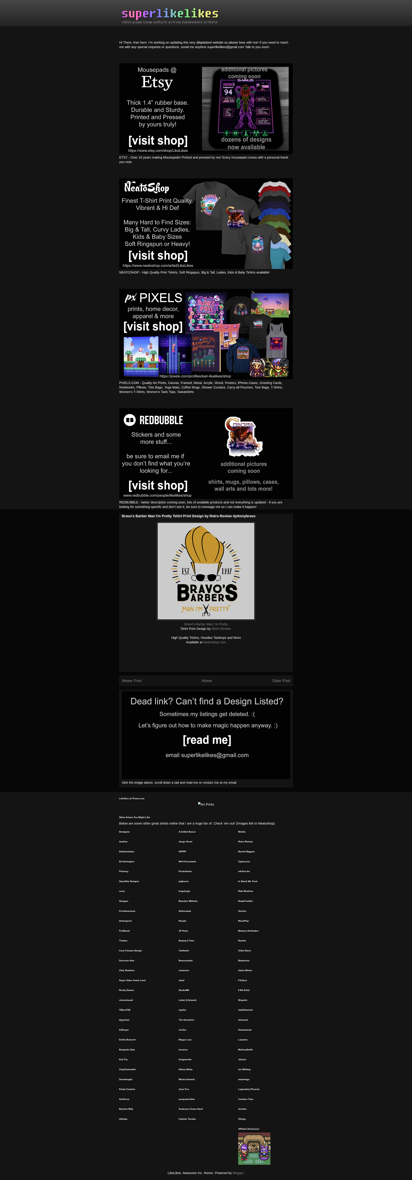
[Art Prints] (206, 804)
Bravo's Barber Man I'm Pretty (206, 624)
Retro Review (221, 628)
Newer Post (132, 681)
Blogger (238, 1173)
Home (207, 681)
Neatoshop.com (214, 642)
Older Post (281, 681)
